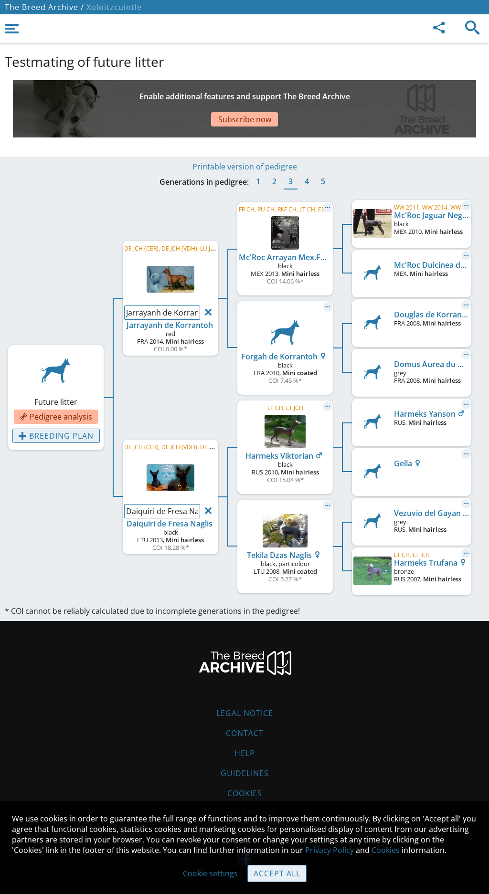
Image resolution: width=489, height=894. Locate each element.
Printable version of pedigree (244, 166)
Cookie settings (210, 873)
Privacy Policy (329, 850)
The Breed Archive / (44, 7)
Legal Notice (244, 713)
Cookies (244, 793)
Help (244, 753)
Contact (245, 733)
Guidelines (245, 773)
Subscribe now (244, 119)
